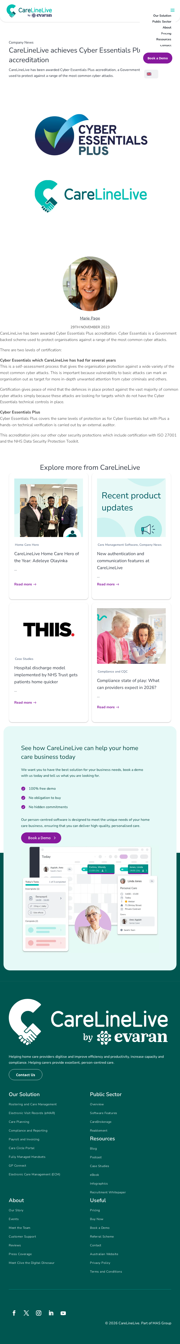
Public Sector (161, 21)
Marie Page (90, 318)
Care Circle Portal (21, 1148)
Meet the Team (20, 1228)
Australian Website (104, 1254)
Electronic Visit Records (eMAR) (32, 1113)
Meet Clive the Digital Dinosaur (32, 1263)
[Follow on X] (26, 1313)
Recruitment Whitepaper (108, 1192)
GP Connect (17, 1166)
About (167, 27)
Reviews (15, 1245)
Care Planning (19, 1122)
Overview (97, 1104)
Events (14, 1219)
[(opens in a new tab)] (48, 629)
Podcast (96, 1157)
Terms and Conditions (106, 1272)
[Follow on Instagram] (38, 1313)
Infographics (99, 1184)
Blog (93, 1148)
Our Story (16, 1210)
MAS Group (162, 1323)
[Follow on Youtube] (63, 1313)
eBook (94, 1175)
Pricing (166, 33)
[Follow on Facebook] (14, 1313)
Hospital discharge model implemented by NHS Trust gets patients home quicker (46, 675)
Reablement (98, 1131)
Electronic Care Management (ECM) (34, 1174)
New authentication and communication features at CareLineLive (123, 561)
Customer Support (22, 1237)
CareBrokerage (101, 1122)
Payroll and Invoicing (24, 1139)
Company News (150, 545)
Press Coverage (20, 1254)
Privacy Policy (100, 1263)
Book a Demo (158, 58)
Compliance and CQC (113, 671)
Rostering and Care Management (33, 1104)
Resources (163, 39)
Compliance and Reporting (28, 1131)
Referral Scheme (102, 1237)
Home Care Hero (27, 545)
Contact (165, 45)
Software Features (103, 1113)
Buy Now (97, 1219)
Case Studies (24, 659)
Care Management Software (118, 545)
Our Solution (162, 16)
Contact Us (25, 1074)
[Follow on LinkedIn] (51, 1313)
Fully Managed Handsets (27, 1157)
